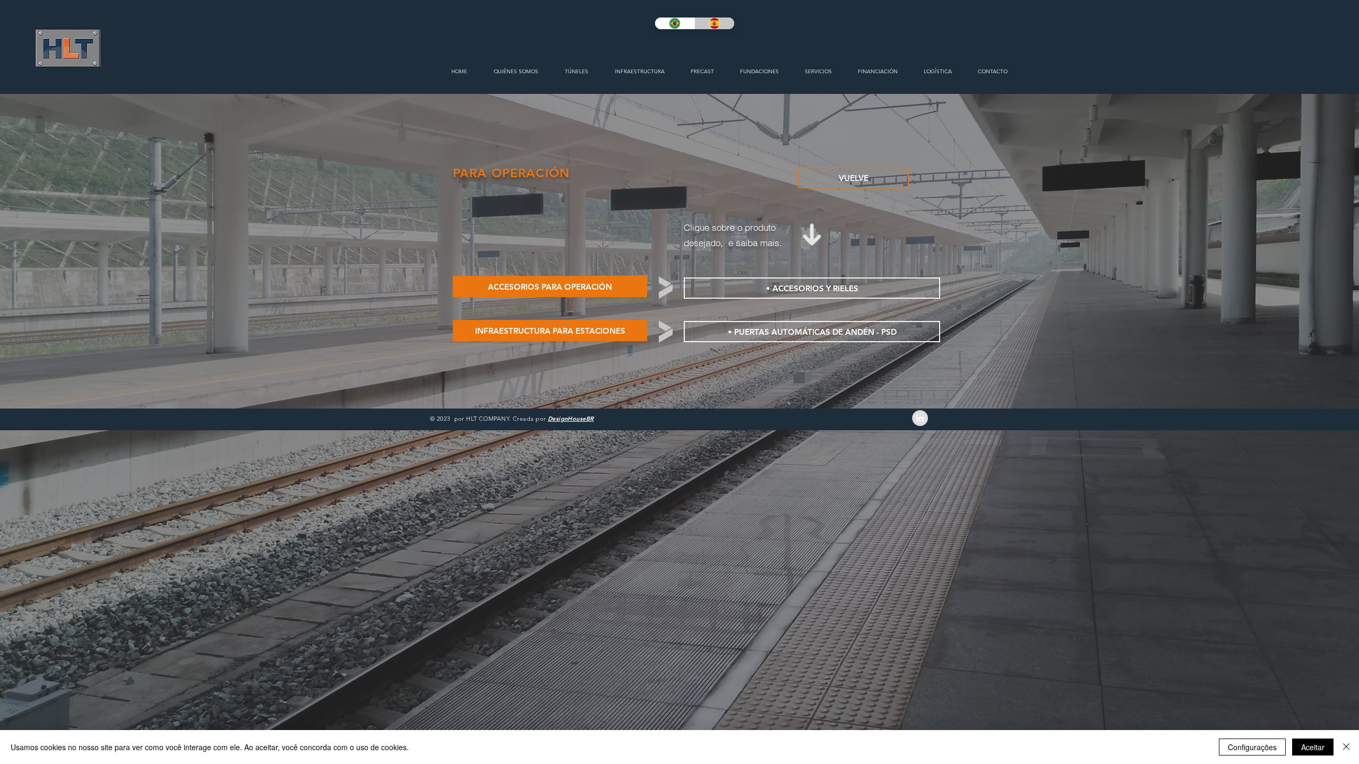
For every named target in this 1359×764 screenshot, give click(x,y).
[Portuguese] (674, 23)
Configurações (1252, 747)
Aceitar (1312, 747)
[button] (550, 286)
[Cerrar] (1346, 747)
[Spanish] (714, 23)
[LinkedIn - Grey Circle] (920, 418)
